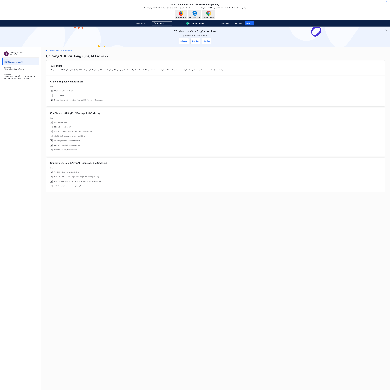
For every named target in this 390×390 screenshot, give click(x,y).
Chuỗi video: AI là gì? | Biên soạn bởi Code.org (75, 113)
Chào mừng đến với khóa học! (66, 82)
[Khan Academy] (195, 23)
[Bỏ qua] (386, 1)
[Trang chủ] (47, 51)
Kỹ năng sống (54, 50)
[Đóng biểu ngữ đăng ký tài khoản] (386, 30)
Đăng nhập (238, 23)
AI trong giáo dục (66, 50)
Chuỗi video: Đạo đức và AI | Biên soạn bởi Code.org (78, 163)
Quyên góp (225, 23)
